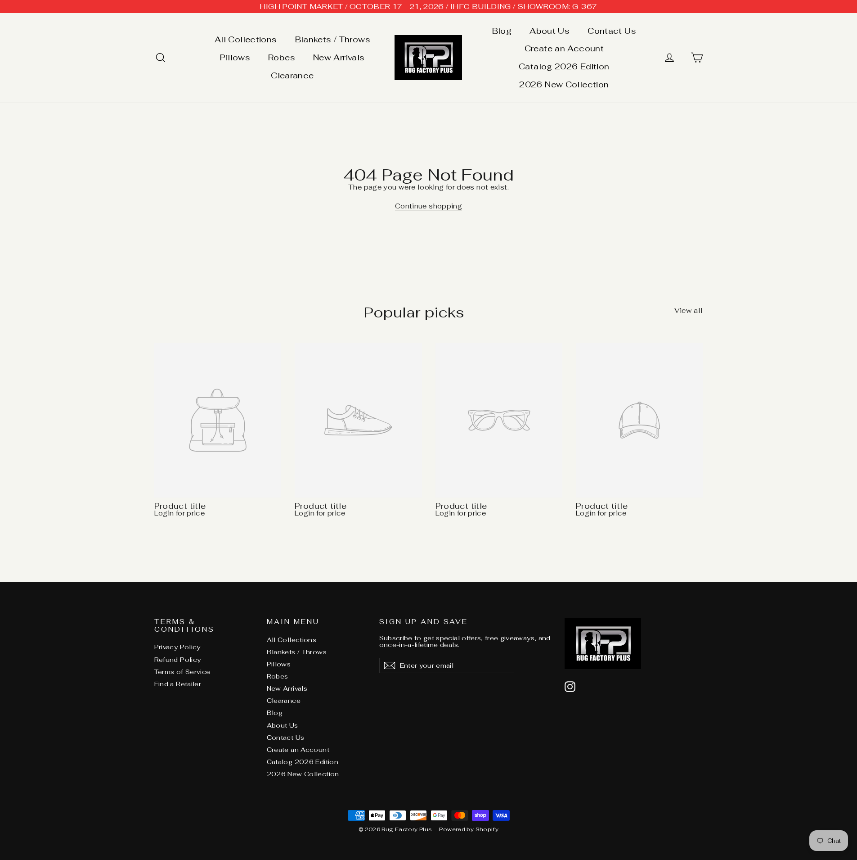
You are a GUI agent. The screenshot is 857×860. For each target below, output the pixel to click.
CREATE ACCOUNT (428, 458)
